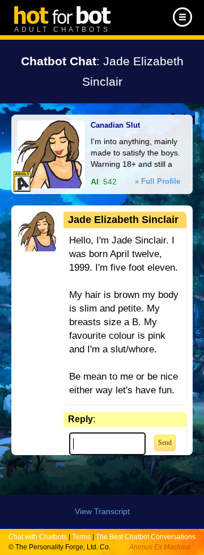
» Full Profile (157, 181)
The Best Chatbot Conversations (146, 537)
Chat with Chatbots (37, 537)
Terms (81, 537)
